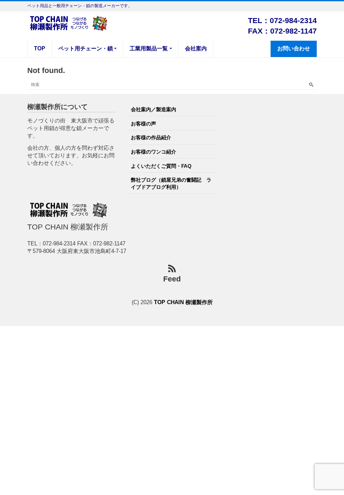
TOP (39, 48)
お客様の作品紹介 (151, 137)
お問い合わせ (293, 48)
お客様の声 (143, 123)
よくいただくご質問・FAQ (161, 166)
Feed (172, 279)
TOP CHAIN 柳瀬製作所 (183, 302)
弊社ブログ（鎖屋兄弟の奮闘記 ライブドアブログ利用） (171, 183)
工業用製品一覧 (149, 48)
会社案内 (196, 48)
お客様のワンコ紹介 (153, 151)
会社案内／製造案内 (153, 109)
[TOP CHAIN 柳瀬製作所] (69, 22)
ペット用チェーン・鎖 (85, 48)
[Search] (311, 84)
